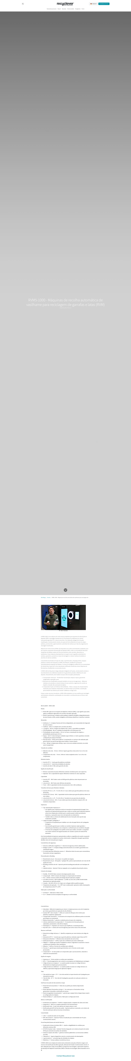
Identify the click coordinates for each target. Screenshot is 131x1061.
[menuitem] (51, 9)
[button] (22, 3)
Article (48, 597)
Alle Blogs (43, 597)
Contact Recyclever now (65, 1056)
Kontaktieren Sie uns (104, 3)
